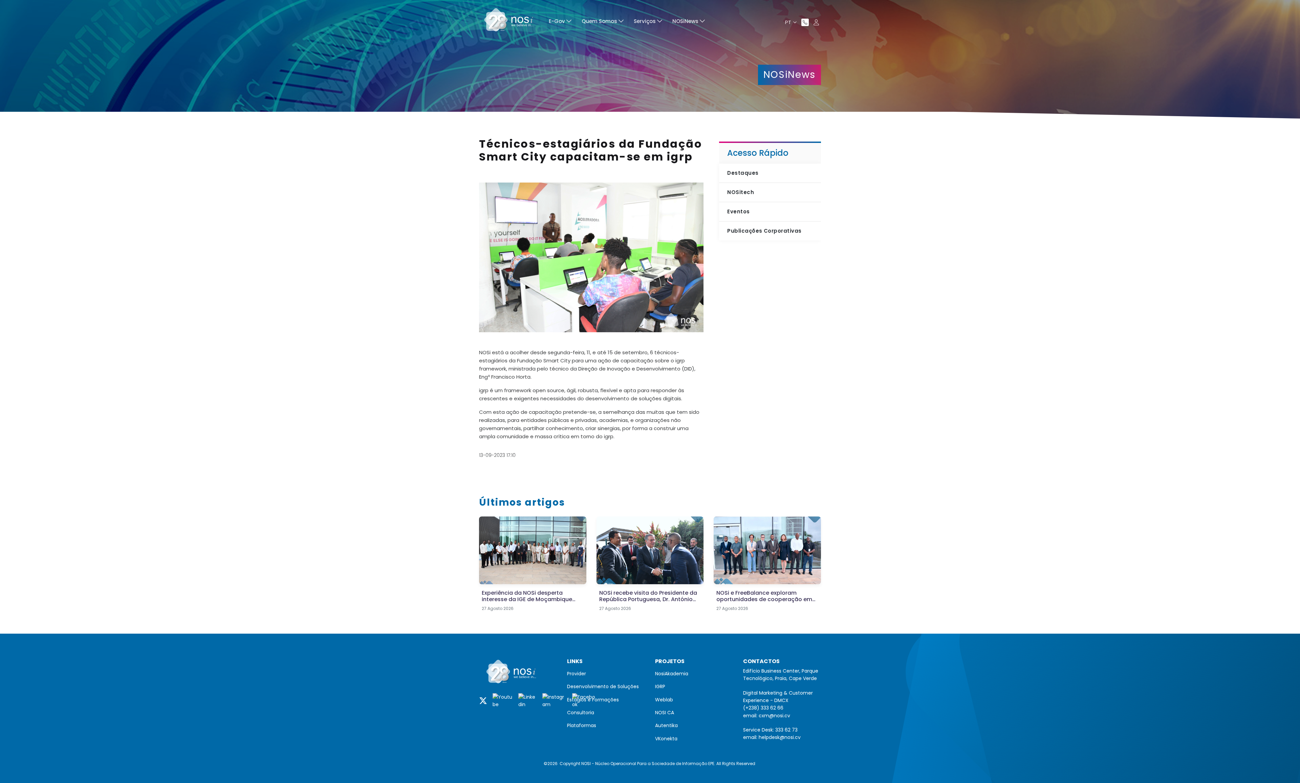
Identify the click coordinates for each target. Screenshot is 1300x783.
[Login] (816, 22)
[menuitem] (560, 22)
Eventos (738, 211)
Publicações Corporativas (764, 230)
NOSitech (740, 192)
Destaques (742, 172)
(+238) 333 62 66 (763, 707)
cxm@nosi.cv (774, 715)
